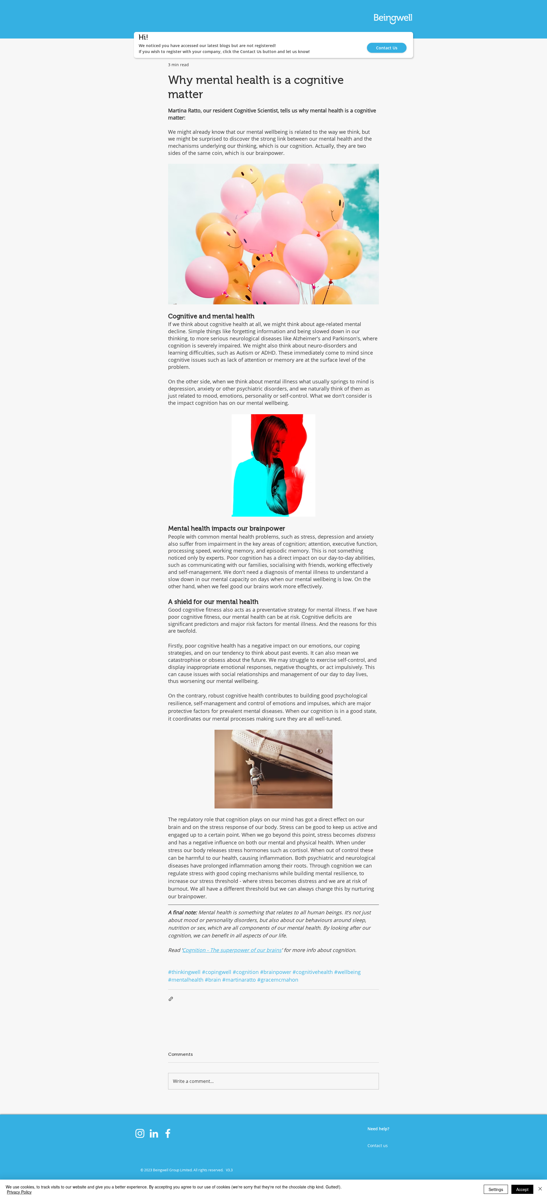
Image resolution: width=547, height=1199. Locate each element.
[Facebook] (168, 1133)
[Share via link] (171, 999)
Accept (522, 1189)
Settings (496, 1189)
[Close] (540, 1189)
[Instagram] (140, 1133)
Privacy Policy (19, 1192)
